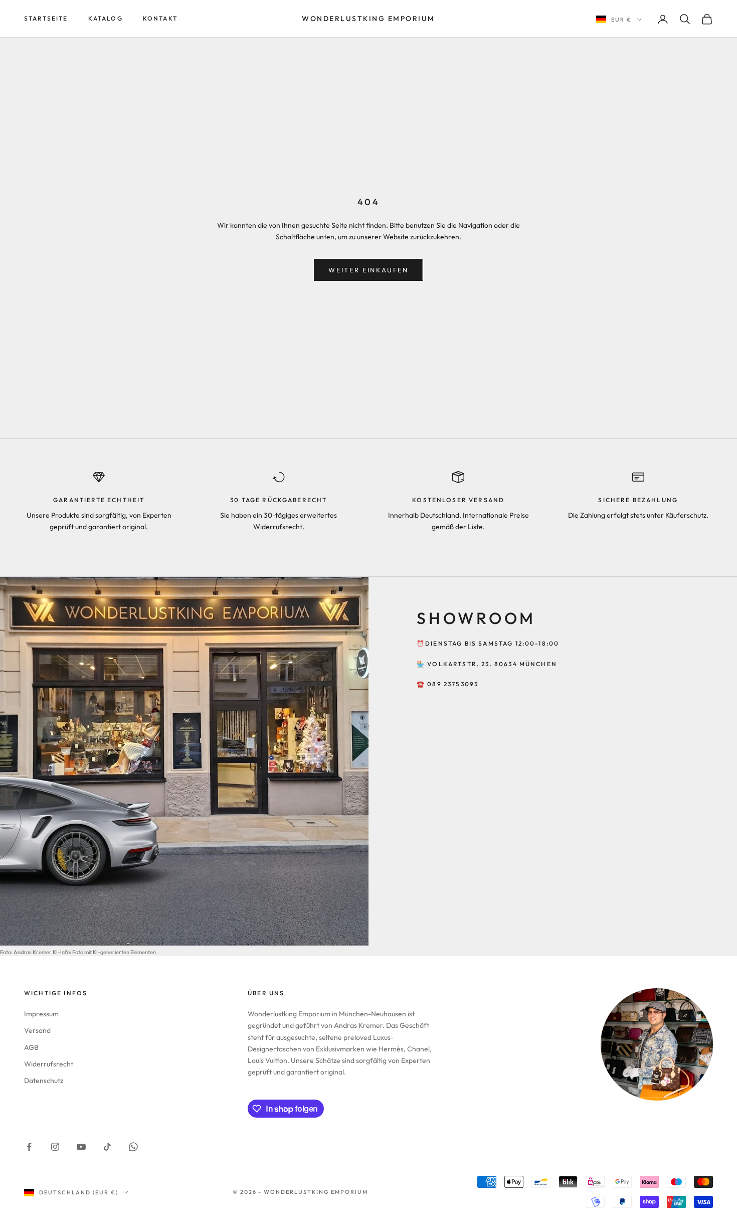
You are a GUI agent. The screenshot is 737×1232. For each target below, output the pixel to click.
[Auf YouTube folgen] (81, 1147)
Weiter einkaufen (368, 270)
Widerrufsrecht (48, 1063)
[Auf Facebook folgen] (29, 1147)
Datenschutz (43, 1080)
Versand (37, 1030)
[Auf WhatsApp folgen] (133, 1147)
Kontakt (160, 18)
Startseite (46, 18)
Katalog (105, 18)
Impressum (41, 1013)
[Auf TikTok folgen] (107, 1147)
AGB (31, 1047)
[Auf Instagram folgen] (55, 1147)
